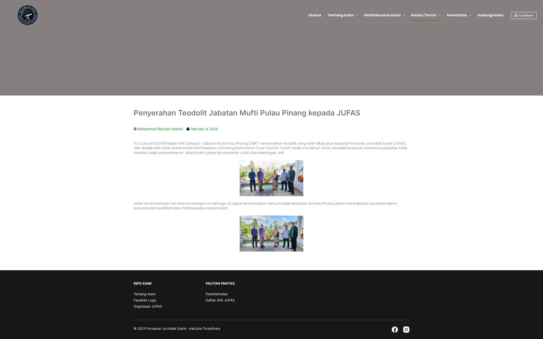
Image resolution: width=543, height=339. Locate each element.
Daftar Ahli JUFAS (220, 300)
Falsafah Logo (145, 300)
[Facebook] (395, 329)
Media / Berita (424, 15)
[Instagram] (406, 329)
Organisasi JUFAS (148, 306)
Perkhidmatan (217, 294)
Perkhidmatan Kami (382, 15)
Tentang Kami (340, 15)
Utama (314, 15)
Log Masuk (526, 15)
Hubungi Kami (490, 15)
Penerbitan (457, 15)
